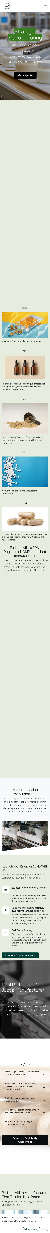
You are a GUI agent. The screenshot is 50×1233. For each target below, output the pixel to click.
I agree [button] (43, 1229)
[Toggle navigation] (45, 6)
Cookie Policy (33, 1221)
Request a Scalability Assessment (25, 1139)
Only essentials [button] (30, 1229)
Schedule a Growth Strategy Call (20, 955)
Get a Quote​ (25, 75)
